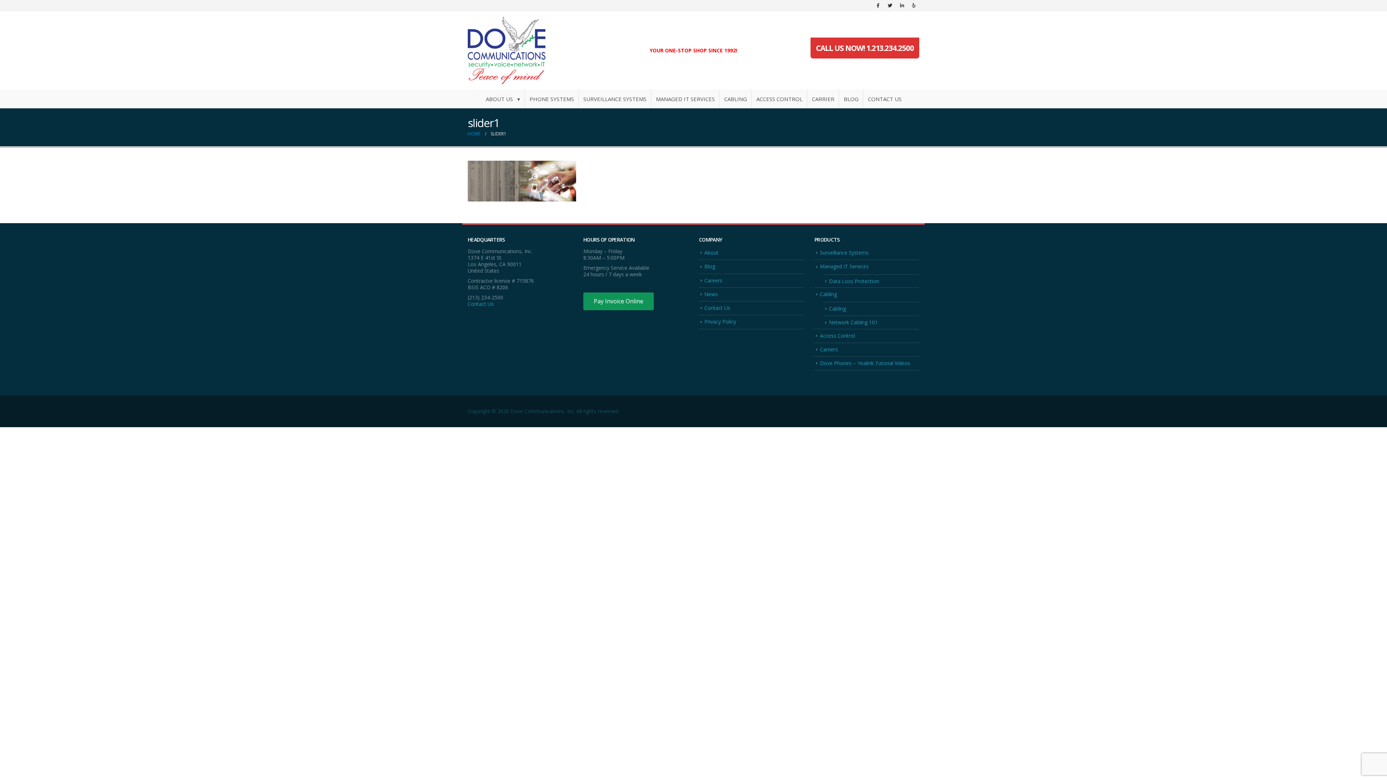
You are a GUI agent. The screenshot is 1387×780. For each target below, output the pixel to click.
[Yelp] (914, 5)
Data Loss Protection (854, 281)
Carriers (829, 349)
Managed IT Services (685, 99)
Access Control (779, 99)
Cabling (735, 99)
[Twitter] (890, 5)
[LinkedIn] (902, 5)
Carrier (823, 99)
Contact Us (885, 99)
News (711, 294)
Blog (851, 99)
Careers (713, 280)
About (711, 252)
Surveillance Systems (615, 99)
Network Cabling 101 (853, 322)
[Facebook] (878, 5)
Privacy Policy (720, 321)
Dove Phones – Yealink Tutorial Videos (865, 363)
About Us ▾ (503, 99)
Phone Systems (552, 99)
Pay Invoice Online (618, 301)
